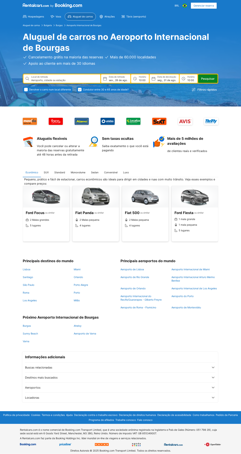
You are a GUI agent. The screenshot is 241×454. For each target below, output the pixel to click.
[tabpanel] (120, 212)
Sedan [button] (94, 172)
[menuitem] (33, 16)
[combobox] (64, 80)
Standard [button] (59, 172)
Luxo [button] (126, 172)
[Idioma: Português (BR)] (185, 5)
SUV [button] (46, 172)
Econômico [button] (32, 172)
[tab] (32, 172)
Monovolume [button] (78, 172)
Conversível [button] (111, 172)
